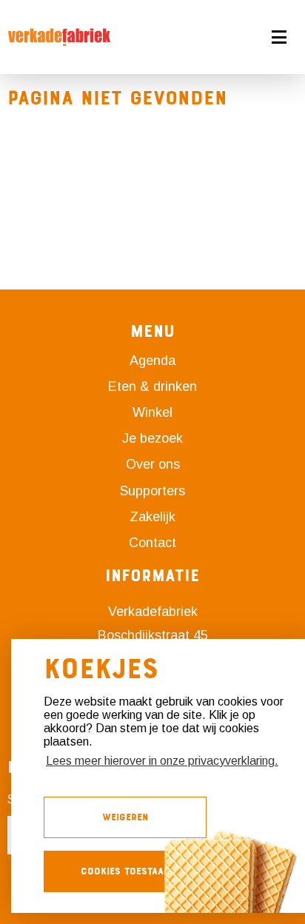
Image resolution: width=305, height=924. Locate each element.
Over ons (153, 464)
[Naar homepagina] (59, 37)
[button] (238, 37)
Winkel (152, 412)
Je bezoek (152, 438)
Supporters (152, 490)
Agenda (152, 360)
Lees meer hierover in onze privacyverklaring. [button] (162, 760)
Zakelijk (152, 516)
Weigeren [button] (125, 817)
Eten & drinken (152, 386)
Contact (152, 542)
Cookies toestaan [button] (125, 871)
